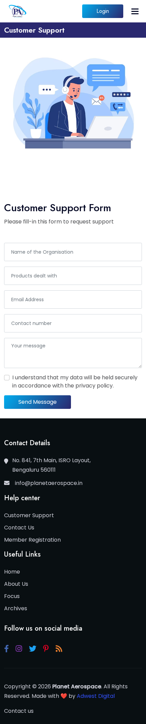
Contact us (19, 711)
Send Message (37, 402)
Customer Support (29, 515)
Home (12, 572)
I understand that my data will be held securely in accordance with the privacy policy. (75, 382)
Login (102, 11)
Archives (15, 608)
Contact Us (19, 527)
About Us (16, 584)
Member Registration (32, 540)
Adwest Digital (96, 696)
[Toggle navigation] (135, 11)
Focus (12, 596)
